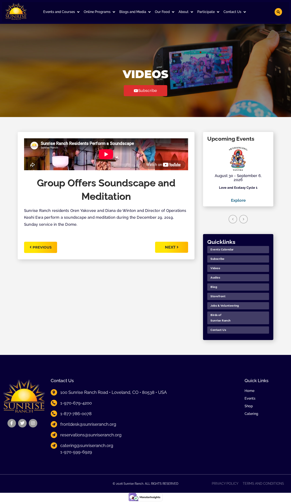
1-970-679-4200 (76, 403)
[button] (61, 12)
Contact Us (232, 12)
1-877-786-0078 (76, 413)
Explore (238, 200)
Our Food (162, 12)
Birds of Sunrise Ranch (220, 317)
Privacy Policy (225, 483)
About (184, 12)
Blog (213, 287)
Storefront (217, 296)
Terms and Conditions (263, 483)
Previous (42, 247)
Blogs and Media (132, 12)
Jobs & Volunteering (224, 305)
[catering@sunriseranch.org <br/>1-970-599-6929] (54, 445)
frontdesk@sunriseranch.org (88, 424)
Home (249, 391)
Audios (215, 277)
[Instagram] (33, 423)
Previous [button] (233, 219)
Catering (251, 414)
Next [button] (243, 219)
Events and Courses (59, 12)
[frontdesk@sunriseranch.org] (54, 424)
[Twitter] (22, 423)
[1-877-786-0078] (54, 413)
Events (250, 398)
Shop (249, 406)
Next (171, 247)
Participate (206, 12)
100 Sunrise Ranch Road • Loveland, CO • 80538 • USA (113, 392)
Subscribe (217, 258)
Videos (215, 268)
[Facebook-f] (11, 423)
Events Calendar (222, 249)
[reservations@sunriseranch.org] (54, 435)
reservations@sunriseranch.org (90, 434)
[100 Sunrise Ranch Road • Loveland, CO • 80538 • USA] (54, 392)
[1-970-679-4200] (54, 403)
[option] (238, 174)
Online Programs (97, 12)
